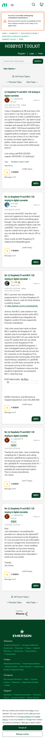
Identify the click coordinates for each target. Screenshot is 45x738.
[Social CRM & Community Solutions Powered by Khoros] (21, 613)
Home (4, 33)
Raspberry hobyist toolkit (20, 162)
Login (31, 54)
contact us (22, 23)
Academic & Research (12, 645)
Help (40, 54)
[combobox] (17, 61)
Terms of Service (26, 666)
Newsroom (16, 682)
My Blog (24, 379)
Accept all (22, 728)
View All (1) (8, 166)
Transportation (10, 654)
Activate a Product (18, 697)
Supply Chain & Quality (30, 682)
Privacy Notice (25, 716)
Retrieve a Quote (11, 666)
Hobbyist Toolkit (9, 39)
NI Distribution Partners (12, 663)
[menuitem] (33, 5)
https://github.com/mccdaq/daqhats (22, 306)
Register (21, 54)
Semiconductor (31, 651)
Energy (28, 648)
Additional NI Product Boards (15, 36)
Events (7, 685)
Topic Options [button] (8, 68)
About (26, 679)
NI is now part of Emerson (13, 679)
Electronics (19, 648)
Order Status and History (31, 663)
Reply (36, 183)
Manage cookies (22, 734)
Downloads (8, 694)
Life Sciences (18, 651)
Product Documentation (22, 694)
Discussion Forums (29, 33)
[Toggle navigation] (12, 5)
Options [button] (36, 100)
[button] (7, 172)
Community (13, 33)
